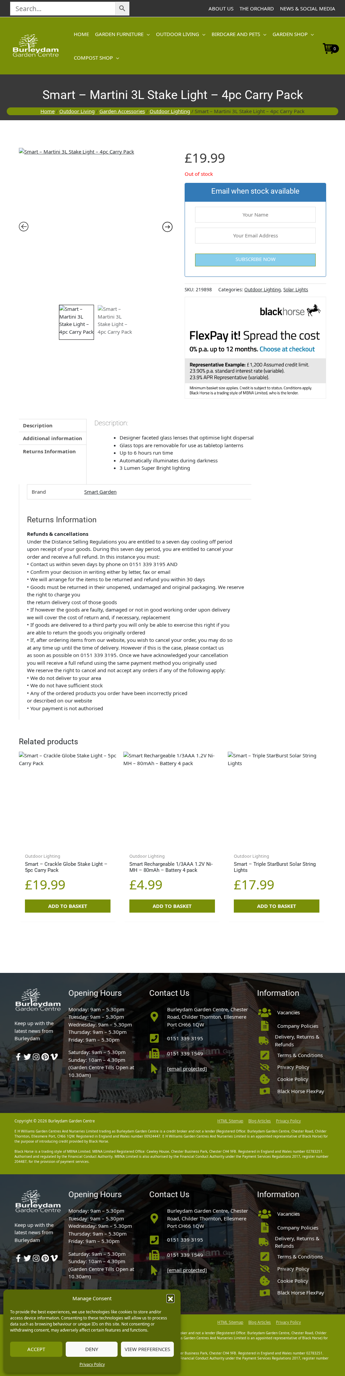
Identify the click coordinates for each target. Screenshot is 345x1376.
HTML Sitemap (230, 1120)
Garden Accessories (122, 111)
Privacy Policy (92, 1364)
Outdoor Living (77, 111)
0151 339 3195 (185, 1038)
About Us (221, 8)
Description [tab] (38, 425)
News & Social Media (307, 8)
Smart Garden (100, 491)
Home (47, 111)
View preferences (147, 1349)
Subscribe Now (256, 259)
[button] (170, 1298)
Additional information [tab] (52, 438)
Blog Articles (259, 1120)
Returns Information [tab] (49, 451)
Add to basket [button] (67, 906)
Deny (91, 1349)
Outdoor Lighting (170, 111)
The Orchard (257, 8)
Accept (36, 1349)
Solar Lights (295, 290)
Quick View (68, 843)
